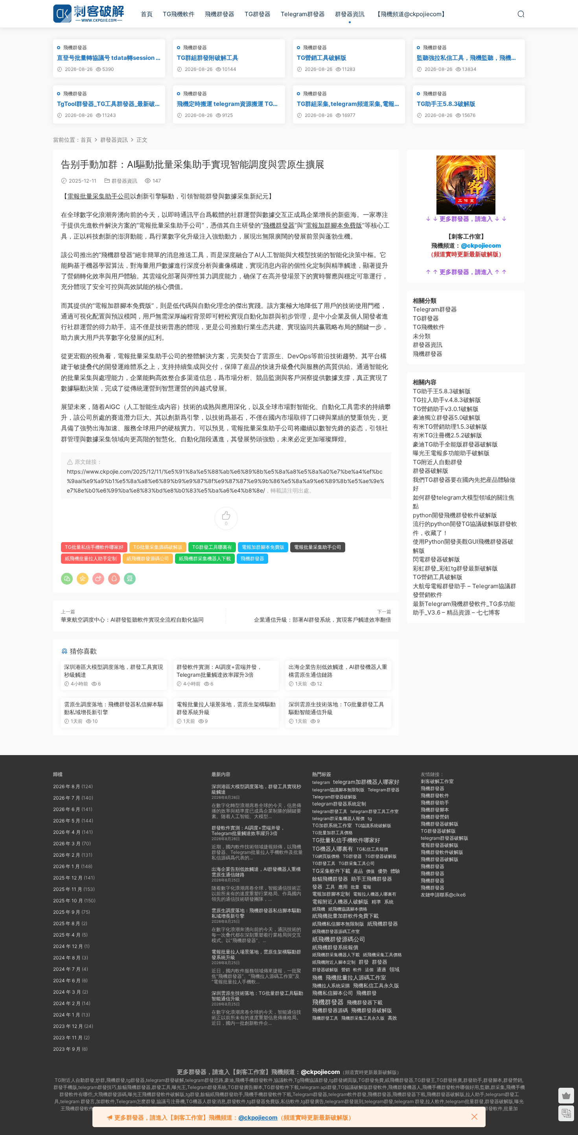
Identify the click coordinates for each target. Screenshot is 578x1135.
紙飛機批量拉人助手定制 (91, 558)
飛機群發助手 (435, 802)
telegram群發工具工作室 (374, 811)
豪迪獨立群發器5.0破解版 (446, 417)
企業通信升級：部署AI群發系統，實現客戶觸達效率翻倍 (322, 619)
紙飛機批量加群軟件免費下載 (345, 916)
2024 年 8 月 (67, 958)
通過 (381, 969)
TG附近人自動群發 (437, 462)
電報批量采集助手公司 (98, 196)
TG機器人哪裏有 (332, 848)
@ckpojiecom (320, 1072)
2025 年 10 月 (68, 901)
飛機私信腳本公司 (332, 993)
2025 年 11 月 (67, 889)
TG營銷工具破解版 (321, 57)
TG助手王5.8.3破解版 (446, 103)
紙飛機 (318, 909)
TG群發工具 (323, 863)
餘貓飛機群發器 (330, 879)
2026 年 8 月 (66, 786)
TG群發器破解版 (381, 856)
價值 (370, 871)
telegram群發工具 (329, 811)
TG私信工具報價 (372, 849)
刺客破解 (88, 14)
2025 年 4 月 (67, 935)
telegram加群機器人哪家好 (366, 782)
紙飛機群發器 (382, 924)
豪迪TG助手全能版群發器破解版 (455, 444)
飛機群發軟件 (435, 795)
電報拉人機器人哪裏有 (374, 894)
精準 (376, 902)
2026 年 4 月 (67, 832)
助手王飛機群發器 (371, 879)
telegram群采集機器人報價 (338, 818)
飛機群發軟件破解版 (442, 852)
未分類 (422, 336)
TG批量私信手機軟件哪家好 (94, 547)
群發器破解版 (430, 470)
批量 (355, 887)
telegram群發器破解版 (444, 838)
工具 (330, 887)
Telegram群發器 (303, 14)
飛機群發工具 (325, 1018)
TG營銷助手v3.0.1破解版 (446, 409)
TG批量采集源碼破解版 (157, 547)
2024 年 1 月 (66, 1015)
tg (370, 818)
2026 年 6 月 (66, 809)
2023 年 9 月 (67, 1049)
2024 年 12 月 (68, 946)
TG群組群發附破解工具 (207, 57)
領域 (394, 969)
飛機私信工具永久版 (376, 985)
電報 (367, 887)
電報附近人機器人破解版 (340, 901)
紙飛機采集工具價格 (382, 954)
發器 (317, 887)
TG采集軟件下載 (331, 871)
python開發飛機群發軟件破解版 (455, 515)
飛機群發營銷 (435, 817)
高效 (392, 1018)
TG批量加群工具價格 (332, 832)
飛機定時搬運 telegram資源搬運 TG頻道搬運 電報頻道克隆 (228, 104)
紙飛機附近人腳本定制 (333, 962)
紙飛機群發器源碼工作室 (336, 931)
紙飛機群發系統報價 (335, 947)
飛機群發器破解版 (371, 1010)
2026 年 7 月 (66, 798)
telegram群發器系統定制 (339, 804)
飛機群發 (366, 993)
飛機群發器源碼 (330, 1010)
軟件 (357, 969)
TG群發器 (258, 14)
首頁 (147, 14)
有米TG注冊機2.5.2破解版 (447, 435)
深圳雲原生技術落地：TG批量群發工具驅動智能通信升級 (336, 708)
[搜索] (521, 14)
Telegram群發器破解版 (334, 797)
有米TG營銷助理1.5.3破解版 (450, 426)
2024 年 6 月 (67, 980)
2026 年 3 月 (67, 843)
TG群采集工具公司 (357, 863)
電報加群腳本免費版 (334, 225)
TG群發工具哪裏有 (212, 547)
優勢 (382, 871)
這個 (369, 969)
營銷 (345, 969)
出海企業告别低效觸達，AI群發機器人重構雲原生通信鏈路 (338, 670)
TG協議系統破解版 (373, 825)
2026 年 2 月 (66, 855)
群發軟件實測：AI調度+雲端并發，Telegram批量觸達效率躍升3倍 (219, 670)
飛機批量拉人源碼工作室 (356, 977)
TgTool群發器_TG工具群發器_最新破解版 (109, 104)
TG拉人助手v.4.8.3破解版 (447, 400)
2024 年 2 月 (67, 1003)
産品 (358, 871)
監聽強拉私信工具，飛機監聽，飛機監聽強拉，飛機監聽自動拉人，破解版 (467, 58)
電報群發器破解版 (439, 845)
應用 (343, 887)
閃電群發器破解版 (436, 559)
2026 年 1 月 (66, 866)
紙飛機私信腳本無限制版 (338, 924)
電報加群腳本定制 (331, 894)
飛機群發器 (219, 14)
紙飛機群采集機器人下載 (205, 558)
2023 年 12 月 (68, 1026)
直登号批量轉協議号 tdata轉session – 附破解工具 (108, 58)
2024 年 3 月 (67, 992)
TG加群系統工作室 (332, 825)
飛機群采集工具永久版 (363, 1018)
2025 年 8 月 (66, 923)
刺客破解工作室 (437, 781)
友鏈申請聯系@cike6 (443, 895)
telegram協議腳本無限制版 (338, 789)
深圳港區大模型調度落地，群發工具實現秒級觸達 (113, 670)
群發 (364, 962)
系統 (389, 902)
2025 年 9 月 (66, 912)
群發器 (379, 962)
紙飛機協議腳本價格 (347, 909)
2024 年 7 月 (67, 969)
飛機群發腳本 (435, 810)
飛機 (317, 978)
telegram (321, 782)
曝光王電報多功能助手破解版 (451, 453)
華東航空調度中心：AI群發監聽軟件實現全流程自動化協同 (132, 619)
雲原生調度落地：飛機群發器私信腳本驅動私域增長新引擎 (113, 708)
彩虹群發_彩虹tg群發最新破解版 (455, 568)
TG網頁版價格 (326, 856)
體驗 (395, 871)
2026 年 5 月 (66, 821)
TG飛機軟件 (179, 14)
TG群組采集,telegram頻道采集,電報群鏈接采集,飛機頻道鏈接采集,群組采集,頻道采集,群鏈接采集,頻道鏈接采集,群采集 (348, 104)
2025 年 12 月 (68, 878)
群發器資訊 (349, 14)
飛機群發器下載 (365, 1002)
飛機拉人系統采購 (331, 986)
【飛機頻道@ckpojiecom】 (411, 14)
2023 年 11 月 (68, 1038)
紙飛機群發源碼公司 (148, 558)
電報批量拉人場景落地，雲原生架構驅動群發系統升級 (226, 708)
